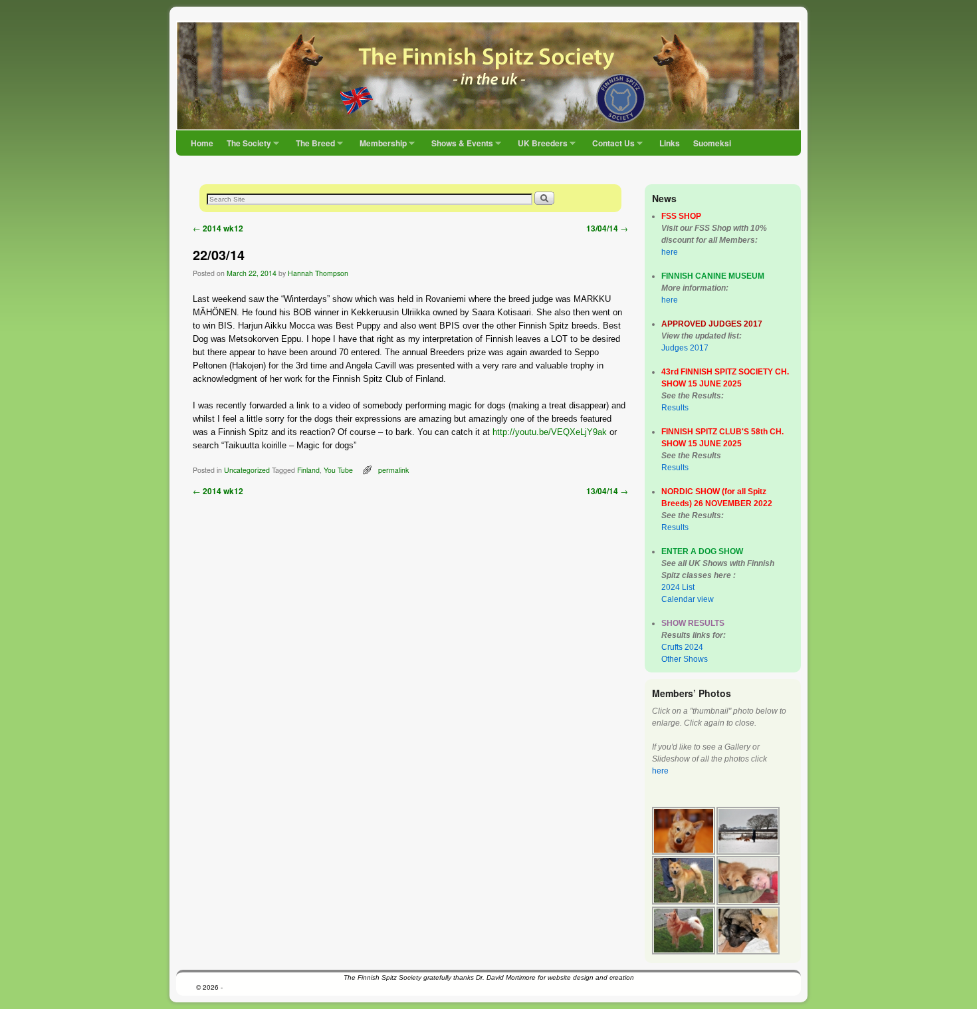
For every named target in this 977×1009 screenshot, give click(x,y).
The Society (245, 146)
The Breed (312, 146)
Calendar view (687, 599)
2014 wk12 (218, 228)
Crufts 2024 (682, 647)
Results (675, 407)
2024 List (678, 587)
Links (669, 143)
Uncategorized (247, 470)
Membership (380, 146)
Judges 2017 (684, 348)
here (669, 252)
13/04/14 (607, 228)
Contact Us (610, 146)
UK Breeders (539, 146)
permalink (393, 470)
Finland (308, 470)
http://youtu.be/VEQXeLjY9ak (549, 432)
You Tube (338, 470)
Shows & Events (459, 146)
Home (202, 143)
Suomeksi (712, 143)
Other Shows (684, 659)
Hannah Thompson (318, 273)
